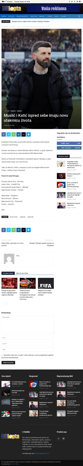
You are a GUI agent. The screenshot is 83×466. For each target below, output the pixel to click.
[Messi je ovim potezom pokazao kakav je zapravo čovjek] (6, 414)
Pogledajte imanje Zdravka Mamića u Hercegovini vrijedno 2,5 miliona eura (38, 21)
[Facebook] (69, 1)
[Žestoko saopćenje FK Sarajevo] (61, 176)
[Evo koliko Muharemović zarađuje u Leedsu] (6, 384)
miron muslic (14, 217)
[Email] (23, 134)
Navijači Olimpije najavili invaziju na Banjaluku (42, 244)
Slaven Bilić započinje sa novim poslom (13, 244)
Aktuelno (13, 27)
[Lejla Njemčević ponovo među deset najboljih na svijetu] (61, 195)
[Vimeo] (77, 1)
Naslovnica (5, 27)
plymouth (30, 217)
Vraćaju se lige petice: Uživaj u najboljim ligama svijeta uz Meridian (9, 293)
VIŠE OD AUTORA (22, 273)
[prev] (76, 21)
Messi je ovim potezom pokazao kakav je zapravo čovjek (19, 413)
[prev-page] (3, 303)
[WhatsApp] (13, 134)
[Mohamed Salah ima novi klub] (6, 393)
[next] (80, 21)
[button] (79, 16)
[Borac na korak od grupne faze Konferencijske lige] (61, 185)
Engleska (19, 111)
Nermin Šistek (14, 464)
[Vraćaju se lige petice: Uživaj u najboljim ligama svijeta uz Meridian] (9, 283)
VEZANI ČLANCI (8, 273)
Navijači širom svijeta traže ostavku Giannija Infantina (45, 293)
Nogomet (13, 111)
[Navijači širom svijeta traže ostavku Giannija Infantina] (46, 283)
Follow (77, 148)
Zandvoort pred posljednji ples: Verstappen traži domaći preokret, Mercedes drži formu (27, 295)
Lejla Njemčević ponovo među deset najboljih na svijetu (74, 195)
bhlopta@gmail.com (42, 453)
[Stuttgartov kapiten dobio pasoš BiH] (61, 413)
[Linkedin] (18, 134)
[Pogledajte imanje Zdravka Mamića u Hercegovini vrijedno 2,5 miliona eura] (61, 164)
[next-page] (6, 303)
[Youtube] (79, 1)
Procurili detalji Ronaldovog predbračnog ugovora (45, 413)
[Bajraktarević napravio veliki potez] (61, 205)
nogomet (22, 217)
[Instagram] (72, 1)
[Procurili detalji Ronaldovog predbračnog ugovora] (33, 413)
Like (78, 143)
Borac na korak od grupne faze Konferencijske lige (73, 184)
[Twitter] (74, 1)
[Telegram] (28, 134)
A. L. (18, 255)
